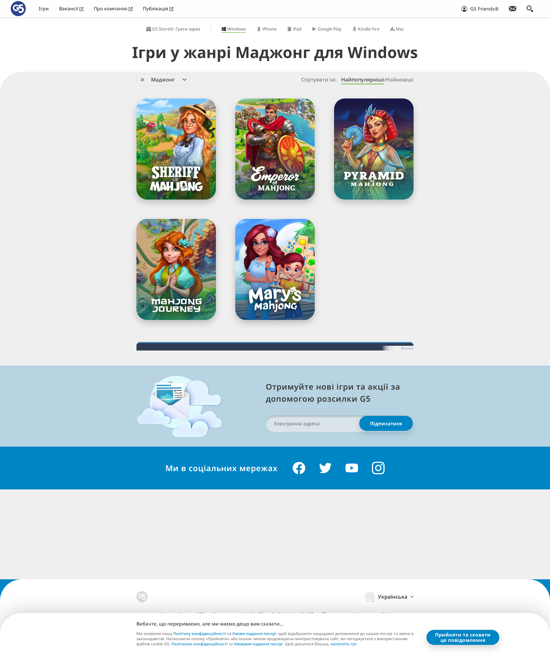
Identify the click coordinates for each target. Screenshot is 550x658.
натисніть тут (344, 644)
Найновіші (400, 80)
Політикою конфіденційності (199, 643)
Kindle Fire (368, 29)
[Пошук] (530, 8)
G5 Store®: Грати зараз (176, 29)
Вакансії (69, 8)
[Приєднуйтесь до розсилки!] (512, 8)
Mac (400, 29)
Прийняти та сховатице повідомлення (463, 637)
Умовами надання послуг (258, 643)
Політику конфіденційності (199, 633)
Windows (236, 29)
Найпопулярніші (362, 80)
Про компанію (111, 8)
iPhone (269, 29)
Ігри (44, 8)
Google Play (330, 29)
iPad (297, 29)
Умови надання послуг (254, 633)
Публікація (156, 8)
